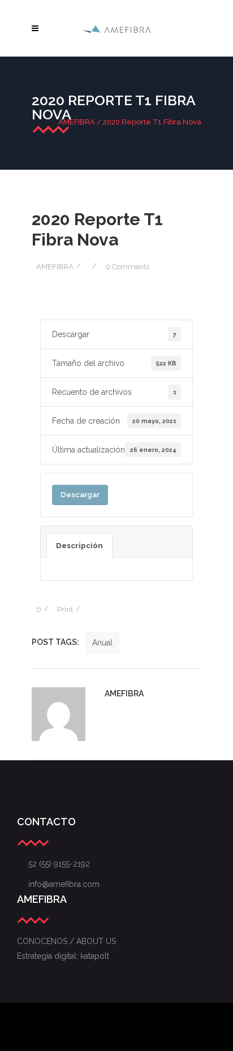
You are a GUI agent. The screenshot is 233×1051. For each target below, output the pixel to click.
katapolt (94, 955)
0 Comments (127, 266)
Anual (102, 642)
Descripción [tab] (79, 545)
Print (65, 609)
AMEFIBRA (76, 122)
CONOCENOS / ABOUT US (66, 941)
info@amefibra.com (58, 884)
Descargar (80, 494)
